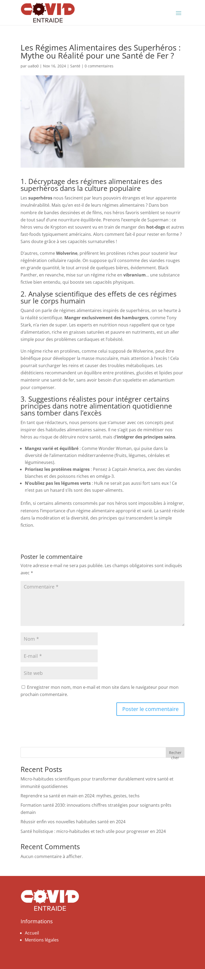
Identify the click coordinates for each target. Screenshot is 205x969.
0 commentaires (99, 65)
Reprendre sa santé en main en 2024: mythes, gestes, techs (80, 796)
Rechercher (175, 754)
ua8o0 (33, 65)
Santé (75, 65)
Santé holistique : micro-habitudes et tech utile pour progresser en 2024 (93, 831)
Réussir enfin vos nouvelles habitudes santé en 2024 (73, 822)
